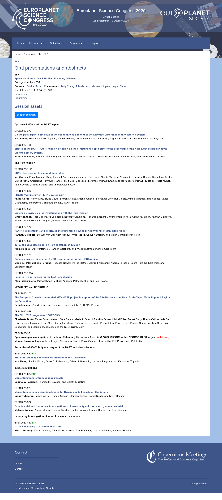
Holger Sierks (119, 86)
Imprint (18, 463)
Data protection (198, 483)
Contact (19, 468)
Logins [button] (95, 43)
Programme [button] (76, 43)
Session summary (26, 114)
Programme (21, 94)
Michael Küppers (101, 86)
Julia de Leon (83, 86)
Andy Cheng (67, 86)
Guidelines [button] (56, 43)
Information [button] (35, 43)
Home (20, 43)
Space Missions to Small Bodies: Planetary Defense (45, 78)
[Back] (18, 61)
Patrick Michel (34, 86)
